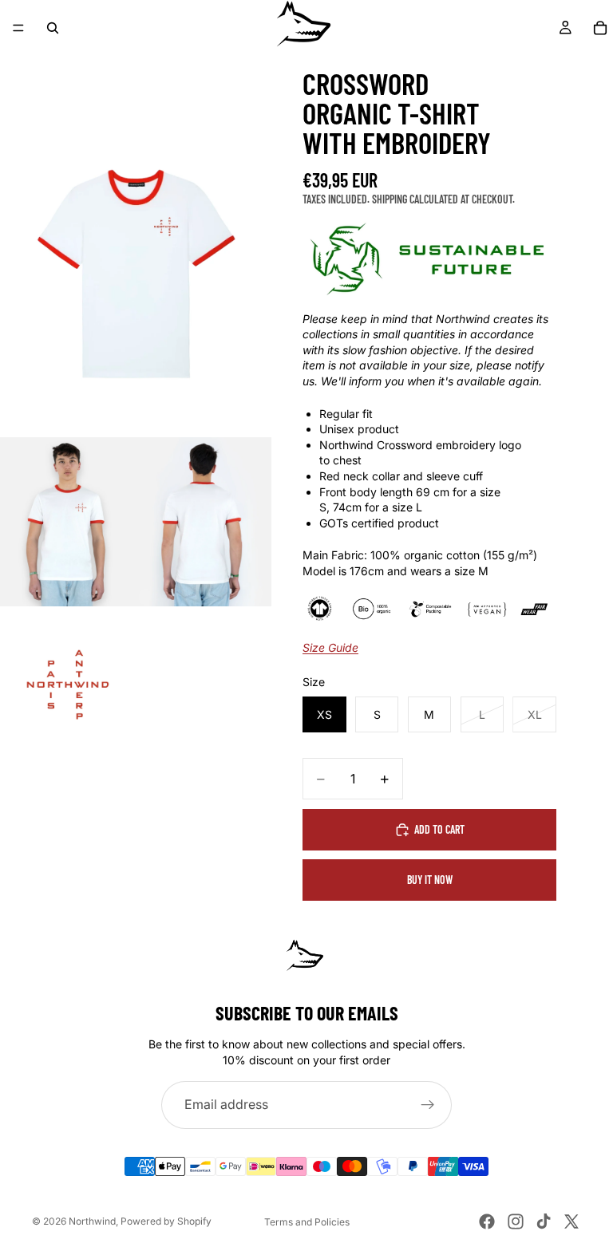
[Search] (52, 27)
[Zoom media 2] (68, 522)
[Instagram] (515, 1221)
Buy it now (430, 879)
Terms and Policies (307, 1222)
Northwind (92, 1221)
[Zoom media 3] (203, 522)
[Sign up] (428, 1105)
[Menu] (18, 28)
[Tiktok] (543, 1221)
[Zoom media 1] (135, 267)
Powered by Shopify (166, 1221)
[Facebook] (486, 1221)
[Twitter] (571, 1221)
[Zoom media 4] (68, 691)
